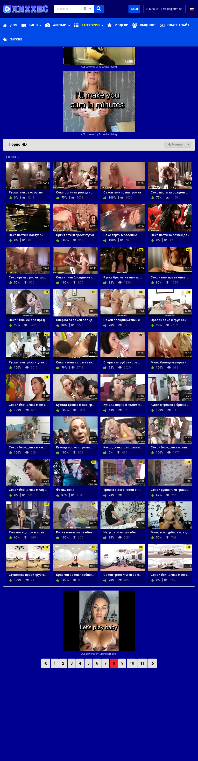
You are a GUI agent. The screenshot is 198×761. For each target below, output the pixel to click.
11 (142, 663)
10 (132, 663)
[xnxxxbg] (27, 9)
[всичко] (87, 9)
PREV (45, 663)
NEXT (152, 663)
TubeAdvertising (108, 66)
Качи (134, 9)
